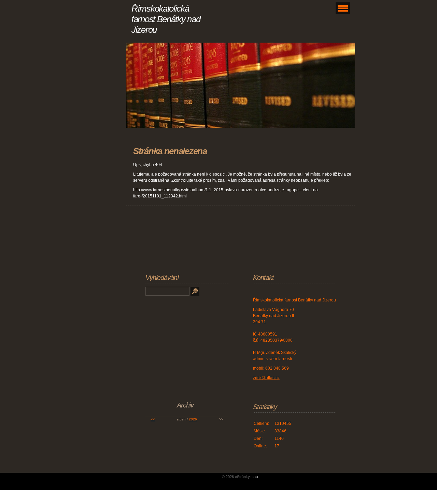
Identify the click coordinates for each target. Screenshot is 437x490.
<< (153, 419)
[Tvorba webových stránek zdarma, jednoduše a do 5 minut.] (257, 477)
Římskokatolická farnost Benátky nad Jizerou (165, 19)
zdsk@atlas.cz (266, 377)
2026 (193, 419)
